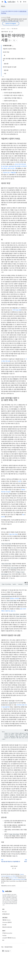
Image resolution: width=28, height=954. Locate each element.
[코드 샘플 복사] (27, 583)
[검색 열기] (18, 2)
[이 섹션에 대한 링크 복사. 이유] (5, 842)
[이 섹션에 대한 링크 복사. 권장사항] (8, 529)
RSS (3, 940)
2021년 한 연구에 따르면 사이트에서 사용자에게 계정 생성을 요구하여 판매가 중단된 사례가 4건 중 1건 (14, 166)
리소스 (3, 6)
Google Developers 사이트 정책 (19, 879)
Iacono (3, 516)
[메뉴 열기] (2, 2)
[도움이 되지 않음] (12, 32)
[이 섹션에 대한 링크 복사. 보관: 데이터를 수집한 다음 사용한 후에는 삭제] (18, 400)
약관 (2, 947)
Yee (23, 514)
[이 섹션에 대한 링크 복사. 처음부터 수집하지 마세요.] (21, 139)
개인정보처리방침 (8, 947)
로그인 (24, 1)
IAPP (19, 481)
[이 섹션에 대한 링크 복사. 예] (4, 240)
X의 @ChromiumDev (7, 933)
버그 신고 (4, 911)
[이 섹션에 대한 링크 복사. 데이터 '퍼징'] (11, 183)
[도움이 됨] (10, 32)
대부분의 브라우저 (14, 598)
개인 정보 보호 (14, 28)
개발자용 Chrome (6, 920)
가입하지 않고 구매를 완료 (9, 172)
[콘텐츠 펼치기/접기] (13, 46)
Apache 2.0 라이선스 (13, 877)
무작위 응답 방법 (16, 310)
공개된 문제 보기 (6, 914)
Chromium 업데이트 (7, 922)
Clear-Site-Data (13, 534)
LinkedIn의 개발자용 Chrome (9, 938)
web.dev (3, 28)
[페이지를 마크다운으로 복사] (14, 40)
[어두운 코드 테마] (25, 583)
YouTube (4, 935)
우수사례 (4, 924)
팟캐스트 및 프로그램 (7, 927)
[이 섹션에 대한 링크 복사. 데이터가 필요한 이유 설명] (21, 635)
